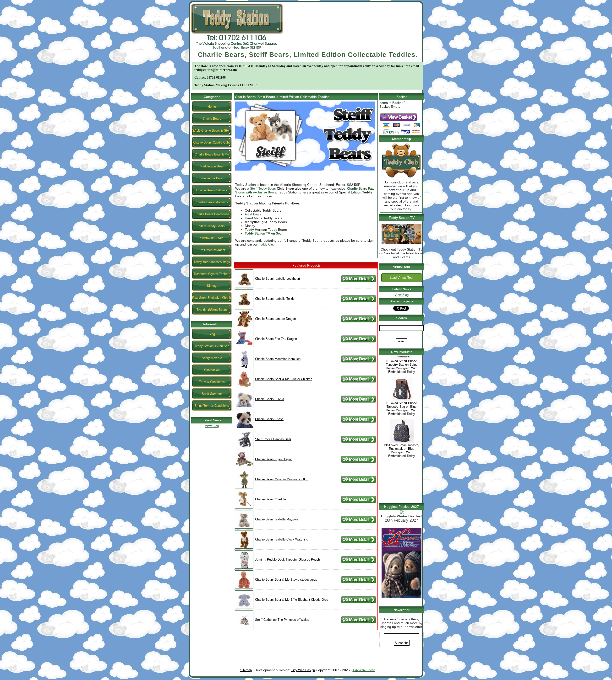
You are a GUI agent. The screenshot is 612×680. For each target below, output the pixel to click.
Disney (212, 286)
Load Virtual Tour (401, 277)
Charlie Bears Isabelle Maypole (276, 519)
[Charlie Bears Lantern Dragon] (244, 327)
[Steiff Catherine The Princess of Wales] (244, 628)
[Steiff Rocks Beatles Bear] (244, 447)
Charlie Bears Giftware (211, 190)
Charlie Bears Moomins (212, 202)
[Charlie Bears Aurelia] (244, 407)
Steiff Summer (212, 394)
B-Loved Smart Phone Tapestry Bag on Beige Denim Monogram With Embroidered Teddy (401, 383)
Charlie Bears (211, 118)
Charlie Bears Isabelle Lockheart (277, 278)
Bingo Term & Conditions (212, 405)
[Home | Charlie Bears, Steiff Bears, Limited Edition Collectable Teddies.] (237, 50)
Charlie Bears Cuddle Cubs (211, 142)
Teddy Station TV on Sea (211, 346)
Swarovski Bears (212, 238)
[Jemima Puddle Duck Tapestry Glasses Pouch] (244, 567)
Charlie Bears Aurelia (269, 399)
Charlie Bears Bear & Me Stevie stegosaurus (286, 579)
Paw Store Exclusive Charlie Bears (212, 299)
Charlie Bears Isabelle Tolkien (275, 298)
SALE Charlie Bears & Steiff (211, 130)
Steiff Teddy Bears (212, 226)
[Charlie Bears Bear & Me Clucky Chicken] (244, 387)
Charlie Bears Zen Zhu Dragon (276, 339)
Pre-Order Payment (211, 250)
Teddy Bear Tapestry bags (212, 262)
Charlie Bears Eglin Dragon (273, 459)
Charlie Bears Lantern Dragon (275, 319)
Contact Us (212, 370)
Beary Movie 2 (212, 358)
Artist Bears (253, 214)
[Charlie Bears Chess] (244, 427)
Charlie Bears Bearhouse (212, 214)
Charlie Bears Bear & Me (212, 154)
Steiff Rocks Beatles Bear (273, 439)
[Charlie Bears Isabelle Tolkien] (244, 307)
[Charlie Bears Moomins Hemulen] (244, 367)
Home (212, 106)
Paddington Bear (211, 166)
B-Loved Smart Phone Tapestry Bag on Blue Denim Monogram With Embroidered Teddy (401, 425)
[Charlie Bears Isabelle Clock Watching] (244, 547)
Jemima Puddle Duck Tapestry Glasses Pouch (287, 559)
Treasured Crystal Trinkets (211, 274)
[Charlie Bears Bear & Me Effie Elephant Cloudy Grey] (244, 608)
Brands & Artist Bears (212, 309)
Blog (212, 334)
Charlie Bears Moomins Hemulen (278, 359)
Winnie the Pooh (212, 178)
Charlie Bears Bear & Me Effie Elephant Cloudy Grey (291, 599)
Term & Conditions (212, 382)
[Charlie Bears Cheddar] (244, 507)
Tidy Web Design (303, 670)
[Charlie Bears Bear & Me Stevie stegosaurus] (244, 587)
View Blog (212, 426)
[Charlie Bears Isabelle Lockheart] (244, 287)
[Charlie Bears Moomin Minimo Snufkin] (244, 487)
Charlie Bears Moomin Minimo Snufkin (281, 479)
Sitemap (246, 670)
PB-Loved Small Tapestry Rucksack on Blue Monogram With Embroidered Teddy (401, 467)
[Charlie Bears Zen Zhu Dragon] (244, 347)
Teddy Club (266, 244)
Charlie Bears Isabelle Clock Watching (281, 539)
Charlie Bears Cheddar (270, 499)
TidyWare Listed (364, 670)
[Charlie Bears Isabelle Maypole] (244, 527)
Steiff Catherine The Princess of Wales (282, 619)
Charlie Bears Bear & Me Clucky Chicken (283, 379)
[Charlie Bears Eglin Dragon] (244, 467)
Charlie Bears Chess (269, 419)
